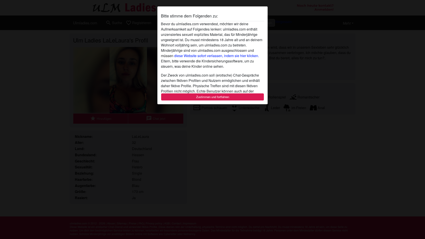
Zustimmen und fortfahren (212, 97)
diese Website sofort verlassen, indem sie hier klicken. (216, 55)
